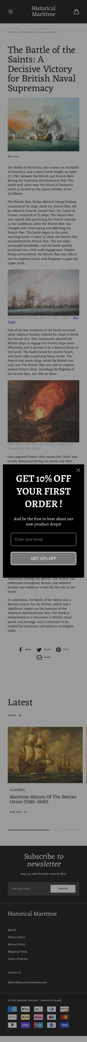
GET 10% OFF (43, 558)
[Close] (78, 470)
